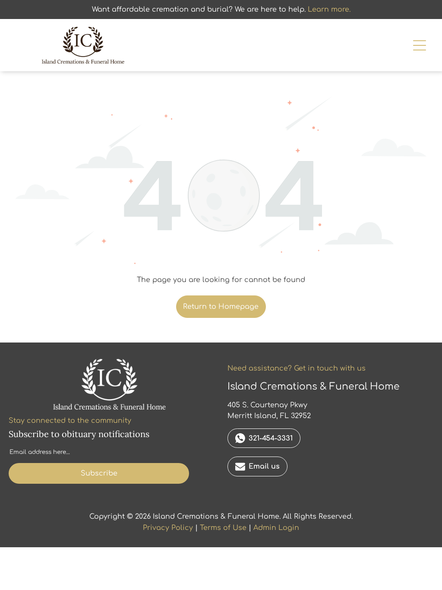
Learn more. (329, 9)
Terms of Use (223, 528)
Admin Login (276, 528)
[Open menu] (419, 45)
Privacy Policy (168, 528)
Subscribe (99, 473)
